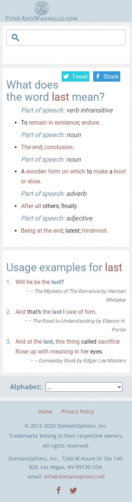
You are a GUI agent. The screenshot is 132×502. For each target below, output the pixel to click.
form (54, 171)
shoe (33, 181)
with (43, 351)
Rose (21, 351)
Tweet (80, 76)
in (50, 122)
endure (90, 122)
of (81, 311)
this (60, 341)
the (48, 230)
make (101, 171)
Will (20, 282)
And (20, 311)
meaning (61, 351)
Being (28, 230)
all (38, 205)
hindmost (94, 230)
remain (38, 122)
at (39, 230)
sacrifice (109, 341)
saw (71, 311)
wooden (36, 171)
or (23, 181)
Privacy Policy (77, 411)
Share (110, 76)
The (26, 147)
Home (45, 411)
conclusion (58, 147)
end (37, 147)
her (85, 351)
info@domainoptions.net (74, 476)
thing (73, 341)
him (90, 311)
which (77, 171)
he (29, 282)
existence (67, 122)
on (65, 171)
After (27, 205)
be (37, 282)
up (33, 351)
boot (120, 171)
